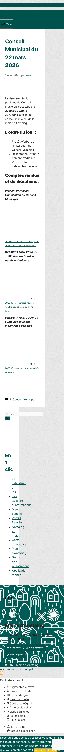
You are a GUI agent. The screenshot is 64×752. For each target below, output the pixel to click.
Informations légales (26, 611)
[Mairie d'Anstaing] (17, 17)
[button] (1, 673)
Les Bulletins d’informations (21, 501)
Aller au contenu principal (16, 669)
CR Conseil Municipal (21, 399)
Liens (15, 616)
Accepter (40, 750)
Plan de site (20, 607)
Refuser (52, 750)
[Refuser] (59, 750)
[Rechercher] (7, 418)
